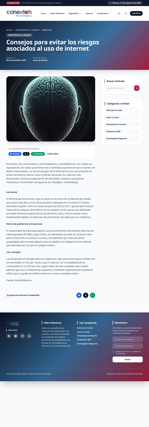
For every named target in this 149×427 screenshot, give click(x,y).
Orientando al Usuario (27, 30)
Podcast (89, 13)
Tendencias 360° (84, 339)
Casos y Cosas (83, 332)
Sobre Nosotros (57, 13)
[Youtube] (15, 336)
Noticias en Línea (85, 328)
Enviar (127, 359)
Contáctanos (102, 13)
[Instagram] (22, 336)
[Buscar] (126, 13)
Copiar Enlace (53, 154)
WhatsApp (39, 154)
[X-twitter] (29, 336)
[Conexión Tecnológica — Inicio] (19, 13)
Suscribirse (136, 13)
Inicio (43, 13)
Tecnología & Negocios (87, 343)
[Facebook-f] (9, 336)
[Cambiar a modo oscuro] (119, 13)
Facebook (16, 154)
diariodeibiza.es (23, 280)
